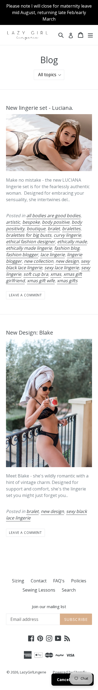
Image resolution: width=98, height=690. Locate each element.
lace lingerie (52, 255)
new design (67, 261)
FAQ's (59, 581)
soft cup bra (35, 274)
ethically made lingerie (29, 248)
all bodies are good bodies (53, 216)
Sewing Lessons (39, 590)
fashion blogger (22, 255)
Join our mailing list (49, 606)
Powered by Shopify (69, 672)
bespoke (31, 222)
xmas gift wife (41, 281)
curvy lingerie (67, 235)
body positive (55, 222)
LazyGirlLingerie (33, 672)
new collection (38, 261)
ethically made (72, 242)
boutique (36, 229)
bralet (54, 229)
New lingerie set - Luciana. (39, 107)
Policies (78, 581)
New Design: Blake (29, 332)
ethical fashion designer (30, 242)
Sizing (18, 581)
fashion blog (66, 248)
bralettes (71, 229)
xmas (55, 274)
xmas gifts (67, 281)
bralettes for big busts (28, 235)
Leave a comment (25, 295)
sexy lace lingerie (61, 268)
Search (69, 590)
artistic (13, 222)
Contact (39, 581)
